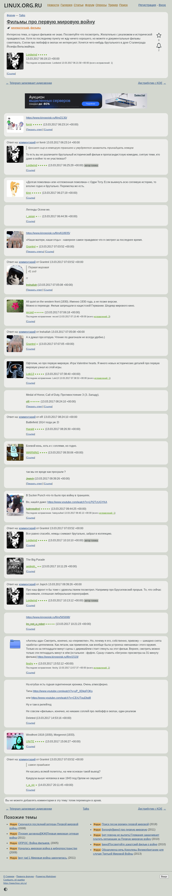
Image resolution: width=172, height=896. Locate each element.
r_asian (30, 216)
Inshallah (31, 284)
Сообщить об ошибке (14, 880)
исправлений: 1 (102, 378)
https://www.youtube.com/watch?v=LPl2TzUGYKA (77, 502)
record (30, 312)
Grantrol (31, 246)
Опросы (101, 5)
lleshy (29, 663)
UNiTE (30, 741)
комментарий (27, 142)
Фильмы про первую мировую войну (51, 21)
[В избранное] (159, 35)
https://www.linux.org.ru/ (15, 883)
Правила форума (25, 876)
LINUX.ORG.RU (23, 5)
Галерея (66, 5)
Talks (22, 15)
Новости (53, 5)
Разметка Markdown (46, 876)
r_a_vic (30, 785)
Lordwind (31, 54)
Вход (162, 5)
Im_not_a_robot (35, 624)
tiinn (28, 192)
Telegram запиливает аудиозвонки (31, 83)
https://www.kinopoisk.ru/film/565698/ (48, 617)
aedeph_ (31, 566)
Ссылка (11, 73)
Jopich (30, 478)
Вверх (164, 876)
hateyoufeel (33, 508)
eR (28, 401)
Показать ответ (34, 129)
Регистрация (147, 5)
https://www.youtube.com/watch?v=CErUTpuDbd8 (61, 697)
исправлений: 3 (102, 316)
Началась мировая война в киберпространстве (47, 848)
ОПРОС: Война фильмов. (34, 843)
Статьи (78, 5)
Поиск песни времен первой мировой (125, 824)
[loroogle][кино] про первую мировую (124, 829)
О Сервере (8, 876)
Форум (89, 5)
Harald (30, 429)
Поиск (123, 5)
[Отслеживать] (159, 46)
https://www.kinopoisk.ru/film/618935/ (48, 233)
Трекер (113, 5)
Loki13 (30, 374)
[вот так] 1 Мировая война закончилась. (42, 857)
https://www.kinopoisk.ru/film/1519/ (57, 656)
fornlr (29, 124)
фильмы (35, 27)
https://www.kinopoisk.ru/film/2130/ (46, 117)
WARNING (32, 452)
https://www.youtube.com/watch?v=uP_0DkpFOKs (63, 691)
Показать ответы (35, 251)
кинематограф (20, 27)
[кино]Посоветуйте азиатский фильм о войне (129, 844)
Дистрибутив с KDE (150, 83)
